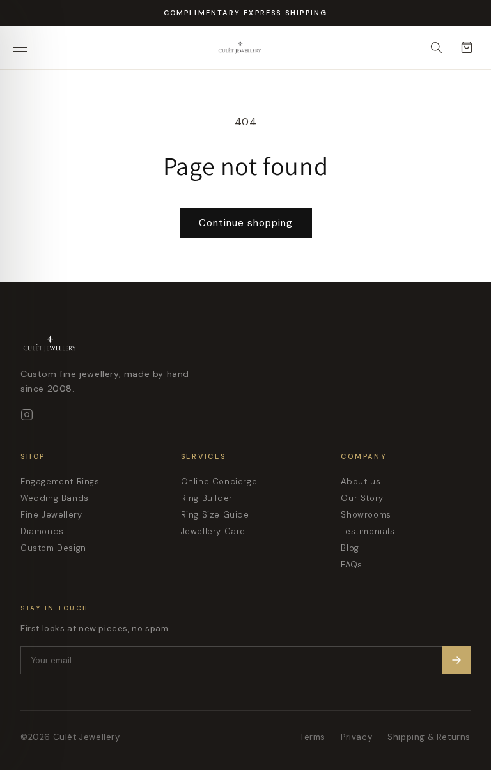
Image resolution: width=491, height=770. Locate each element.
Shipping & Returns (429, 737)
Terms (312, 737)
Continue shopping (246, 223)
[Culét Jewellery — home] (266, 47)
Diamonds (42, 531)
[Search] (436, 47)
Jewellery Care (213, 531)
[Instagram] (26, 414)
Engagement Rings (60, 481)
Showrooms (366, 514)
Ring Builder (207, 498)
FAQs (351, 564)
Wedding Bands (54, 498)
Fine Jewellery (51, 514)
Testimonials (367, 531)
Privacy (356, 737)
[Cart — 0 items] (467, 47)
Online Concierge (219, 481)
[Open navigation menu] (24, 47)
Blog (350, 548)
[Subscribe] (456, 660)
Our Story (362, 498)
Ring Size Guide (215, 514)
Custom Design (53, 548)
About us (360, 481)
